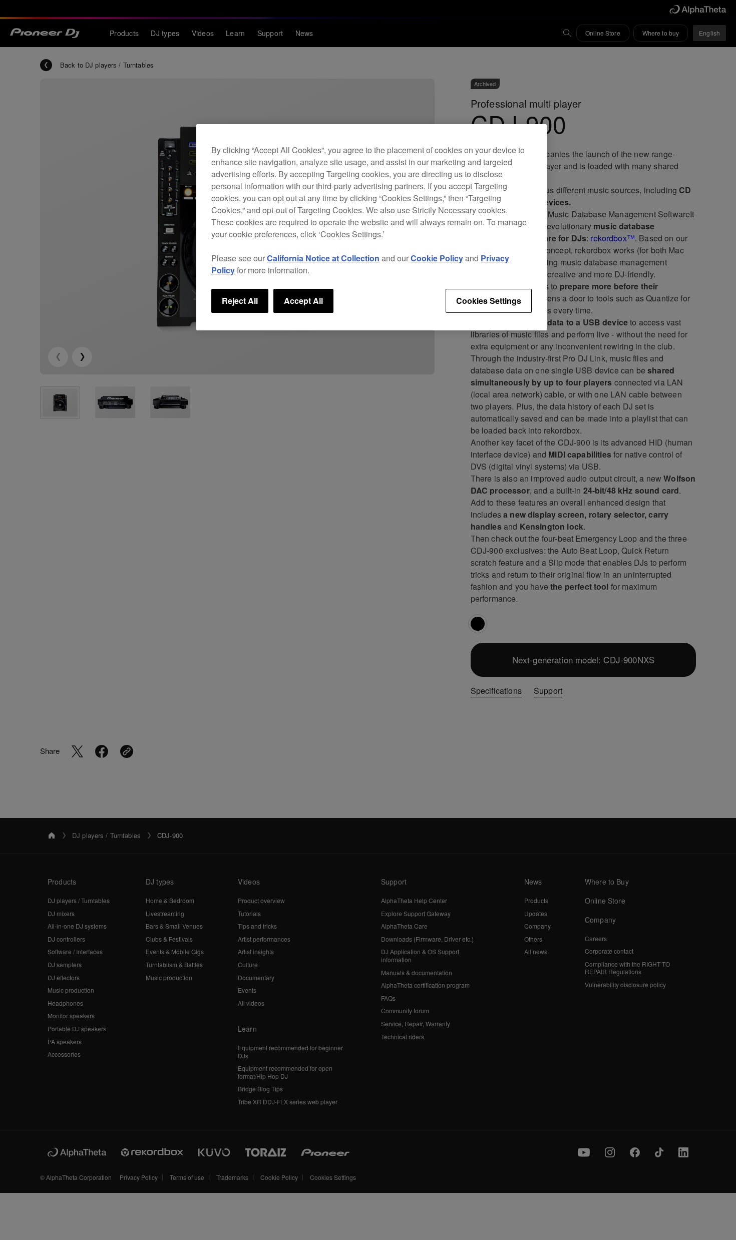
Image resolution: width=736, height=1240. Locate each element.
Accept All (303, 300)
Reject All (240, 300)
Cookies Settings (488, 300)
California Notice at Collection (323, 258)
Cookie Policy (437, 258)
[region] (371, 227)
